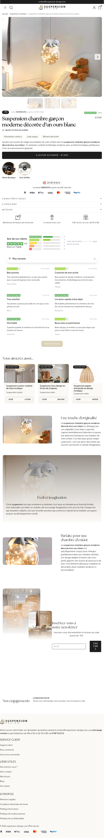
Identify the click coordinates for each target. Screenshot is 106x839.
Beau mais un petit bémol (67, 323)
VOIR (19, 400)
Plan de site (34, 826)
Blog (2, 781)
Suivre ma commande (10, 755)
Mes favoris (5, 777)
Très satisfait (13, 299)
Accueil (5, 14)
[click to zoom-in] (52, 57)
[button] (5, 7)
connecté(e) (87, 241)
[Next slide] (97, 57)
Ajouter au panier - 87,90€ (52, 155)
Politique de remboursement (12, 814)
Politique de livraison (9, 809)
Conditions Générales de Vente (14, 804)
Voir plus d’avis (52, 344)
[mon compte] (94, 7)
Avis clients (5, 786)
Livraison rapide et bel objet (69, 299)
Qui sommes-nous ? (8, 767)
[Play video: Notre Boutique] (9, 168)
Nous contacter (7, 750)
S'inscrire (95, 646)
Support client (6, 745)
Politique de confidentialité (12, 819)
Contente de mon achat (66, 273)
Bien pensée (13, 273)
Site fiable (12, 323)
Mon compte (6, 772)
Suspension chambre (18, 14)
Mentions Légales (8, 800)
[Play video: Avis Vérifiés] (24, 168)
